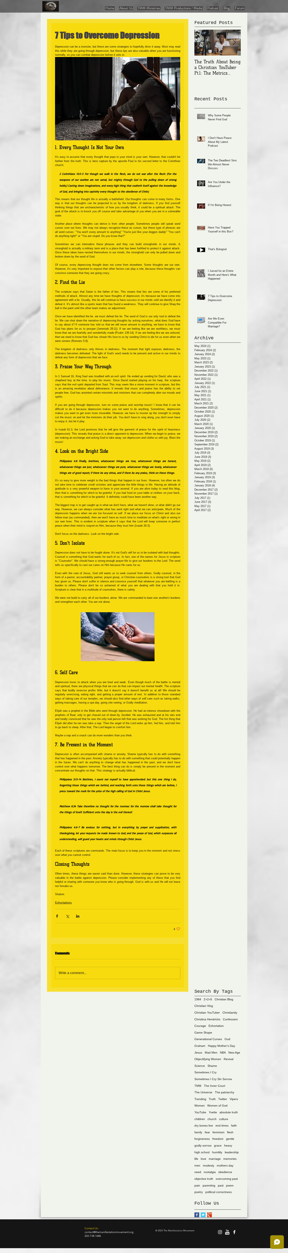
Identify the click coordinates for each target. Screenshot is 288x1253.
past (220, 1185)
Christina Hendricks (207, 1019)
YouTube (200, 1112)
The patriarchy (224, 1092)
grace (218, 1145)
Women (199, 1105)
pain (197, 1185)
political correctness (218, 1192)
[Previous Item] (201, 42)
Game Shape (203, 1032)
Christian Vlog (203, 1005)
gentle (230, 1138)
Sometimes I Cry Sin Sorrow (213, 1079)
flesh (230, 1132)
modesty (208, 1165)
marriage (215, 1158)
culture (223, 1119)
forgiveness (202, 1138)
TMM (197, 1085)
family (198, 1132)
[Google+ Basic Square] (209, 1214)
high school (202, 1152)
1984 (197, 999)
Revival (228, 1059)
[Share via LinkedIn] (78, 916)
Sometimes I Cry (205, 1072)
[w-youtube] (227, 1232)
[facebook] (234, 1232)
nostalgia (210, 1172)
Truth (212, 1099)
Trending (200, 1099)
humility (217, 1152)
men (197, 1165)
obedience (225, 1172)
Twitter (222, 1099)
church (212, 1119)
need (197, 1172)
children (199, 1119)
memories (230, 1158)
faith (234, 1125)
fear (207, 1132)
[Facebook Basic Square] (196, 1214)
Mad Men (211, 1052)
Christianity (229, 1012)
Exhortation (216, 1025)
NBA (223, 1052)
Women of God (217, 1105)
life (196, 1158)
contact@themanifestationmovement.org (109, 1232)
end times (222, 1125)
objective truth (203, 1178)
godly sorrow (202, 1145)
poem (230, 1185)
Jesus (198, 1052)
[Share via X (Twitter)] (67, 916)
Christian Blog (224, 999)
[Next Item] (234, 42)
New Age (234, 1052)
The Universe (203, 1092)
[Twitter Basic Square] (203, 1214)
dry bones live (203, 1125)
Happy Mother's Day (221, 1045)
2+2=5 (208, 999)
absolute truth (228, 1112)
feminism (219, 1132)
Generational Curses (208, 1039)
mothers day (225, 1165)
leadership (232, 1152)
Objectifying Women (207, 1059)
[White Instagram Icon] (220, 1232)
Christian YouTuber (207, 1012)
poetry (198, 1192)
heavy (228, 1145)
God (227, 1039)
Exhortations (63, 902)
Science (199, 1065)
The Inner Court (214, 1085)
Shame (212, 1065)
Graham (199, 1045)
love (203, 1158)
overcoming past (227, 1178)
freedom (217, 1138)
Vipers (234, 1099)
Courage (200, 1025)
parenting (209, 1185)
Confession (230, 1019)
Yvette (213, 1112)
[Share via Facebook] (57, 916)
